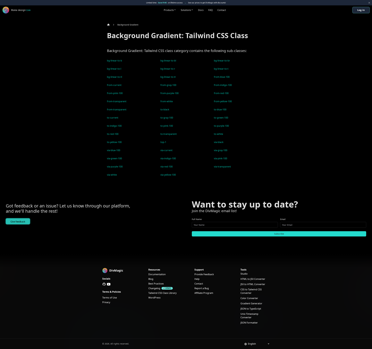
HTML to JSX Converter (252, 279)
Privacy (106, 302)
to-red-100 (112, 134)
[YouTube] (109, 284)
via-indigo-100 (168, 158)
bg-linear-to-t (221, 68)
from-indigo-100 (223, 85)
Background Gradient (127, 24)
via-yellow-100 (168, 174)
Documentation (157, 274)
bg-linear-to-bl (168, 60)
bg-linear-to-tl (114, 76)
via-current (166, 150)
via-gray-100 (220, 150)
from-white (166, 101)
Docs (201, 10)
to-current (112, 117)
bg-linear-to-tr (168, 76)
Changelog (154, 288)
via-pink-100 (220, 158)
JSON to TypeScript (250, 308)
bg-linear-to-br (222, 60)
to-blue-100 (220, 109)
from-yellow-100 (223, 101)
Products (169, 10)
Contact (221, 10)
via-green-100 (114, 158)
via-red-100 (166, 166)
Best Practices (156, 283)
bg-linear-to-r (167, 68)
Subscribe (279, 233)
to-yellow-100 (114, 142)
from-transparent (116, 101)
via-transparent (222, 166)
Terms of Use (109, 297)
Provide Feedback (204, 274)
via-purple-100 (115, 166)
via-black (218, 142)
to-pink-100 (166, 125)
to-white (218, 134)
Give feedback (17, 221)
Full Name (197, 219)
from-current (114, 85)
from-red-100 (221, 93)
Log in (361, 10)
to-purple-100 (221, 125)
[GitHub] (104, 284)
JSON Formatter (249, 322)
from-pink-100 (115, 93)
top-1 (163, 142)
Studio (244, 273)
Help (197, 279)
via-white (112, 174)
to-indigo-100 (114, 125)
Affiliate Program (203, 293)
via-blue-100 (113, 150)
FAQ (210, 10)
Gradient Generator (251, 303)
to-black (164, 109)
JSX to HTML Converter (252, 284)
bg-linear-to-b (114, 60)
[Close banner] (369, 3)
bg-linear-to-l (114, 68)
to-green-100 (221, 117)
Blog (150, 279)
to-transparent (168, 134)
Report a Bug (201, 288)
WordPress (154, 297)
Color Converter (249, 298)
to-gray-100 (166, 117)
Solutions (186, 10)
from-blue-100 (222, 76)
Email (283, 219)
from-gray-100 (168, 85)
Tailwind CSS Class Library (162, 293)
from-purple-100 (169, 93)
